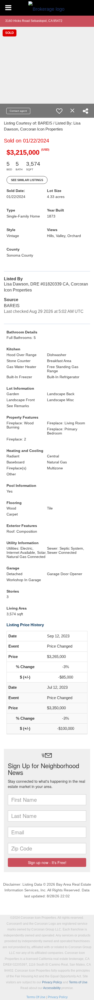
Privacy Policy (52, 982)
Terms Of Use (35, 997)
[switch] (59, 111)
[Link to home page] (47, 8)
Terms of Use (78, 982)
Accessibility (52, 988)
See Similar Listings (27, 180)
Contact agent (18, 110)
